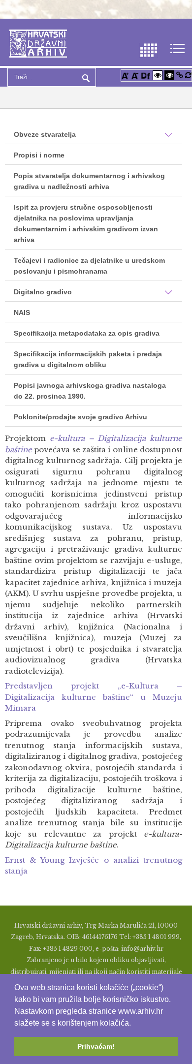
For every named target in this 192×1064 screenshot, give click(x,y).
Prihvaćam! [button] (96, 1046)
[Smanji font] (135, 75)
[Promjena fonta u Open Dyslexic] (146, 75)
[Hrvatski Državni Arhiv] (38, 42)
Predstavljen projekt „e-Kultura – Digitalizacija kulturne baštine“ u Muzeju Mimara (93, 697)
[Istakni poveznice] (179, 75)
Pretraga (85, 77)
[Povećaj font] (125, 75)
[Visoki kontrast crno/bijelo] (169, 75)
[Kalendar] (148, 49)
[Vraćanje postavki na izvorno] (188, 75)
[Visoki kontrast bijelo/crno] (157, 75)
